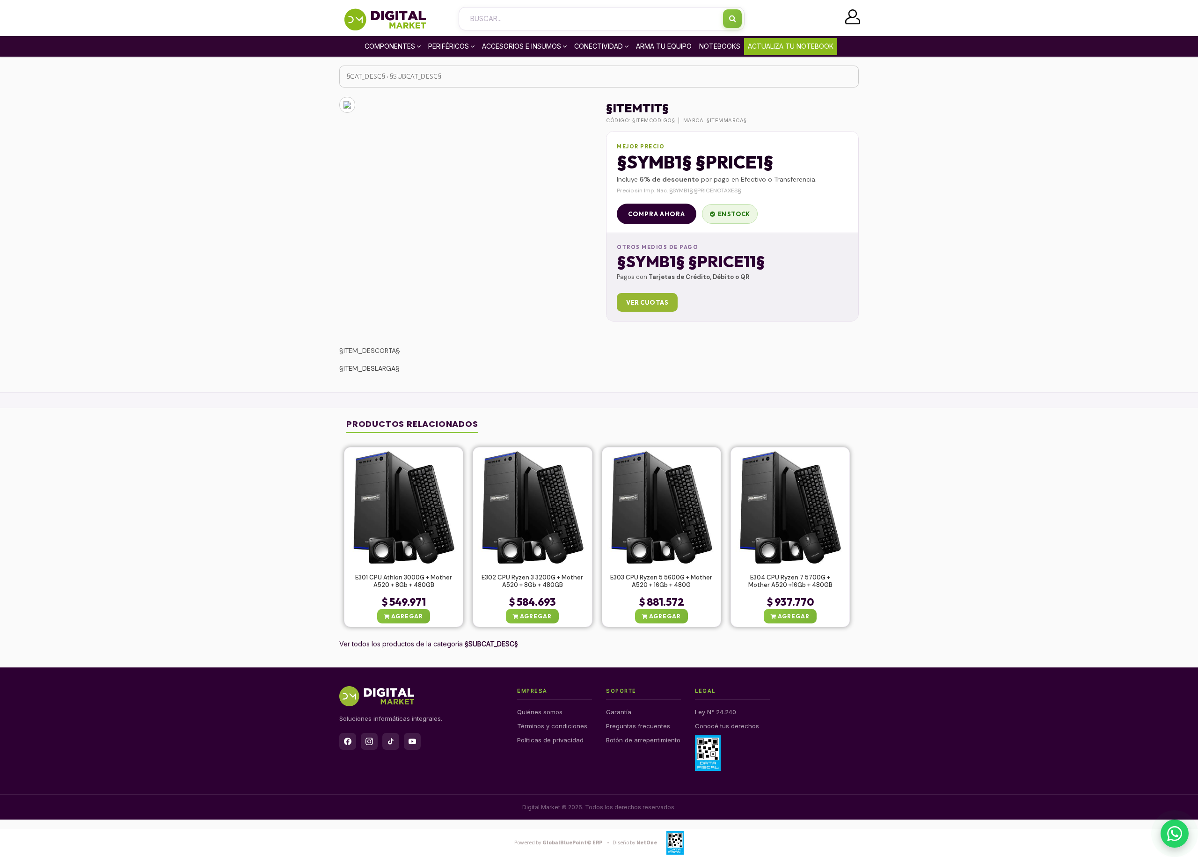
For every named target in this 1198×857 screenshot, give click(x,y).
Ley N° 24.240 (715, 712)
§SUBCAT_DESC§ (415, 76)
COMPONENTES (390, 46)
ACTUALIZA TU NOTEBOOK (790, 46)
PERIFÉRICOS (448, 46)
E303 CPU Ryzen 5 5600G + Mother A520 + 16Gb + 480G (661, 581)
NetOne (635, 843)
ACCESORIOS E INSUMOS (521, 46)
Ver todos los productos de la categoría (428, 644)
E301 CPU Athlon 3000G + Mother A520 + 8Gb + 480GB (403, 581)
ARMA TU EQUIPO (664, 46)
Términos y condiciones (552, 726)
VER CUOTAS (647, 302)
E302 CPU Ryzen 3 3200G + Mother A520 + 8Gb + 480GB (532, 581)
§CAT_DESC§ (366, 76)
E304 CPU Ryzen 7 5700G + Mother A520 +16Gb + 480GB (790, 581)
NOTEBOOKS (719, 46)
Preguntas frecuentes (638, 726)
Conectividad (598, 46)
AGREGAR (406, 616)
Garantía (618, 712)
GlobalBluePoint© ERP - (563, 843)
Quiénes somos (539, 712)
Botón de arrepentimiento (643, 740)
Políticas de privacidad (550, 740)
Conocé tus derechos (727, 726)
